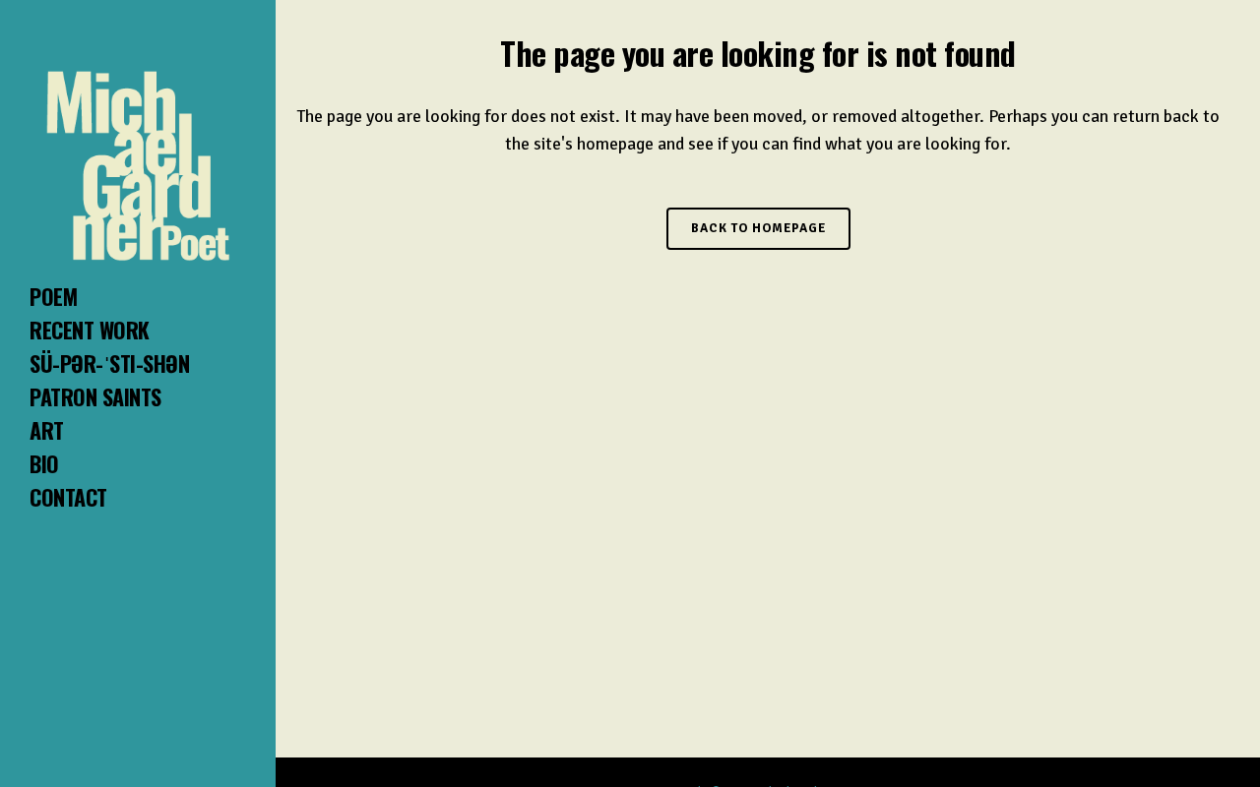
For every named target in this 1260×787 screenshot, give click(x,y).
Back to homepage (758, 228)
